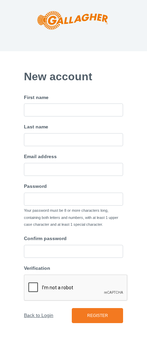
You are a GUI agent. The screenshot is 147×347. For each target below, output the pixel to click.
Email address (40, 156)
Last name (36, 126)
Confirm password (45, 238)
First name (36, 97)
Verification (37, 268)
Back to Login (38, 315)
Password (35, 186)
